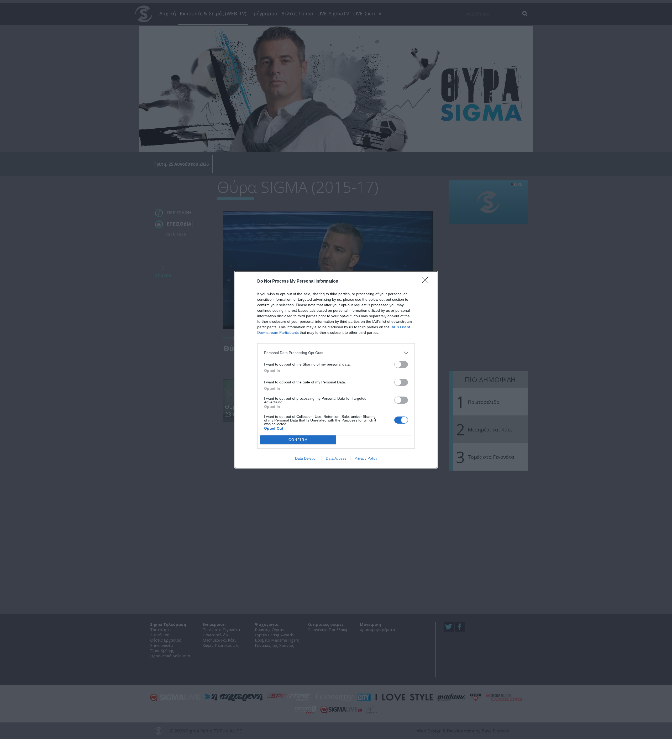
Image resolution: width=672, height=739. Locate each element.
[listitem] (336, 353)
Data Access (336, 458)
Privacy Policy (365, 458)
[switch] (401, 364)
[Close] (427, 282)
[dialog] (336, 369)
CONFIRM (298, 440)
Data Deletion (306, 458)
